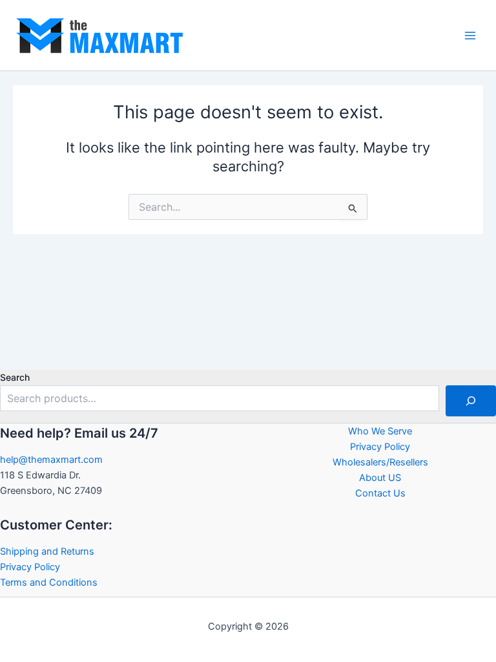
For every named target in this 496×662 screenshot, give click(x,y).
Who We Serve (380, 431)
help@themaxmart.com (51, 459)
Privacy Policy (30, 567)
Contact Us (380, 493)
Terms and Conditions (49, 582)
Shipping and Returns (47, 551)
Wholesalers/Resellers (380, 462)
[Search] (471, 400)
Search (15, 377)
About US (380, 478)
